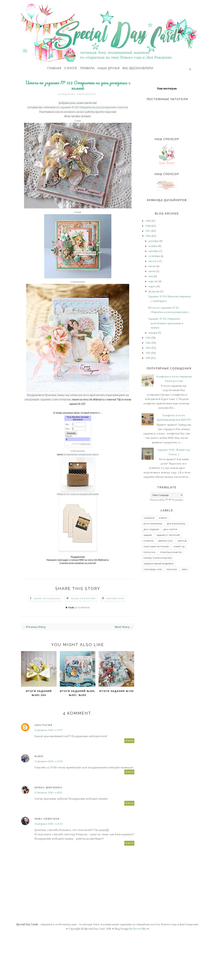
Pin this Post (115, 598)
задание (147, 535)
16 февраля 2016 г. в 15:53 (48, 823)
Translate (178, 499)
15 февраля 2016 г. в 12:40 (48, 761)
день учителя (170, 529)
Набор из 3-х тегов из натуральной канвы (78, 494)
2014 (148, 342)
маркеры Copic (165, 541)
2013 (148, 347)
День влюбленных (176, 523)
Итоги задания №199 (116, 691)
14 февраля (149, 518)
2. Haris (78, 121)
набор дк (182, 541)
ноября (152, 246)
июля (151, 266)
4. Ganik (77, 212)
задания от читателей (168, 535)
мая (150, 276)
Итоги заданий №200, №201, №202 (77, 693)
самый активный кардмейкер (158, 563)
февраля (153, 291)
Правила (87, 68)
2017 (147, 230)
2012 (147, 352)
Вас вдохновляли (137, 68)
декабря (153, 241)
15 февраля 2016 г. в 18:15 (48, 792)
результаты (82, 607)
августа (153, 261)
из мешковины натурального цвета (81, 454)
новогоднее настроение (156, 546)
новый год (178, 546)
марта (152, 286)
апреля (153, 281)
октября (153, 251)
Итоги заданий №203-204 (39, 693)
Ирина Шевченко (48, 787)
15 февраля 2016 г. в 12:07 (48, 730)
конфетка (148, 541)
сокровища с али (152, 569)
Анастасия (43, 725)
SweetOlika (140, 928)
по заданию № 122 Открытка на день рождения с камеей (91, 107)
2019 (148, 220)
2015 (147, 337)
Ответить (129, 741)
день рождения (151, 529)
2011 (147, 357)
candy (184, 569)
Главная (54, 68)
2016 (148, 236)
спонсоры (171, 569)
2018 (147, 225)
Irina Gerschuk (47, 818)
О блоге (70, 68)
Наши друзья (108, 68)
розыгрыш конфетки (171, 552)
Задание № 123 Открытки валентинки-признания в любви (165, 323)
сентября (154, 256)
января (152, 332)
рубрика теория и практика (157, 558)
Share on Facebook (47, 598)
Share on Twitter (83, 598)
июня (151, 271)
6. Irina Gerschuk (78, 282)
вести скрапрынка (152, 523)
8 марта (163, 518)
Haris (38, 756)
